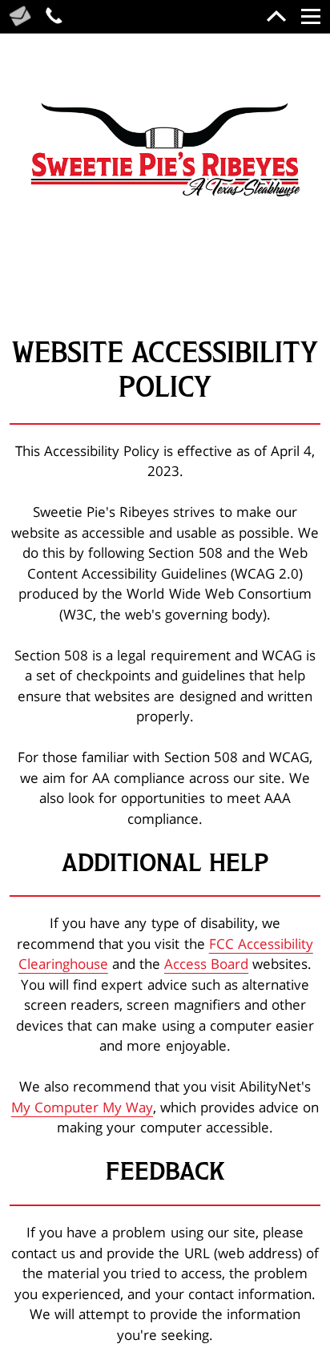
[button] (164, 150)
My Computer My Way (82, 1107)
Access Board (206, 963)
